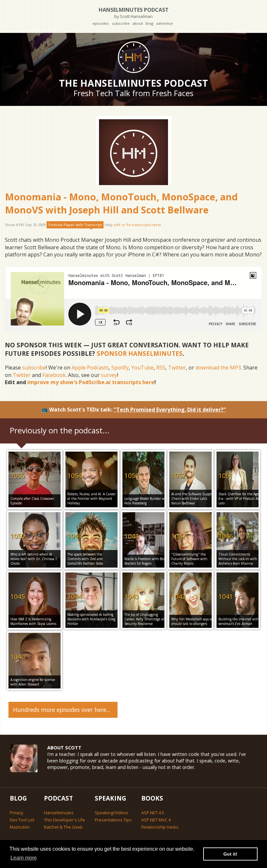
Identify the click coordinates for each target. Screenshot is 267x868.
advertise (164, 23)
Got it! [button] (230, 854)
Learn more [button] (23, 858)
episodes (100, 23)
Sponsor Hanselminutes (140, 353)
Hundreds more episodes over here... (61, 710)
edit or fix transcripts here (137, 224)
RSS (160, 367)
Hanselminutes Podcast (134, 12)
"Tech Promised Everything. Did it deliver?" (170, 409)
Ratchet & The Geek (63, 827)
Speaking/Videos (111, 813)
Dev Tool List (22, 820)
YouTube (142, 367)
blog (149, 23)
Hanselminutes (59, 813)
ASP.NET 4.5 (152, 813)
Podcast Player (75, 224)
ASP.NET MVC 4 (156, 820)
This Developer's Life (64, 820)
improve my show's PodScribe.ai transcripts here (90, 382)
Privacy (16, 813)
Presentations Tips (113, 820)
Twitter (177, 367)
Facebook (54, 375)
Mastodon (20, 827)
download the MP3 (218, 367)
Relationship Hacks (159, 827)
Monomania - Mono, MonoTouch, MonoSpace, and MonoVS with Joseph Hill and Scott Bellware (121, 203)
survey (109, 375)
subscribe (121, 23)
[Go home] (133, 57)
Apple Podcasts (90, 367)
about (137, 23)
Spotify (120, 367)
